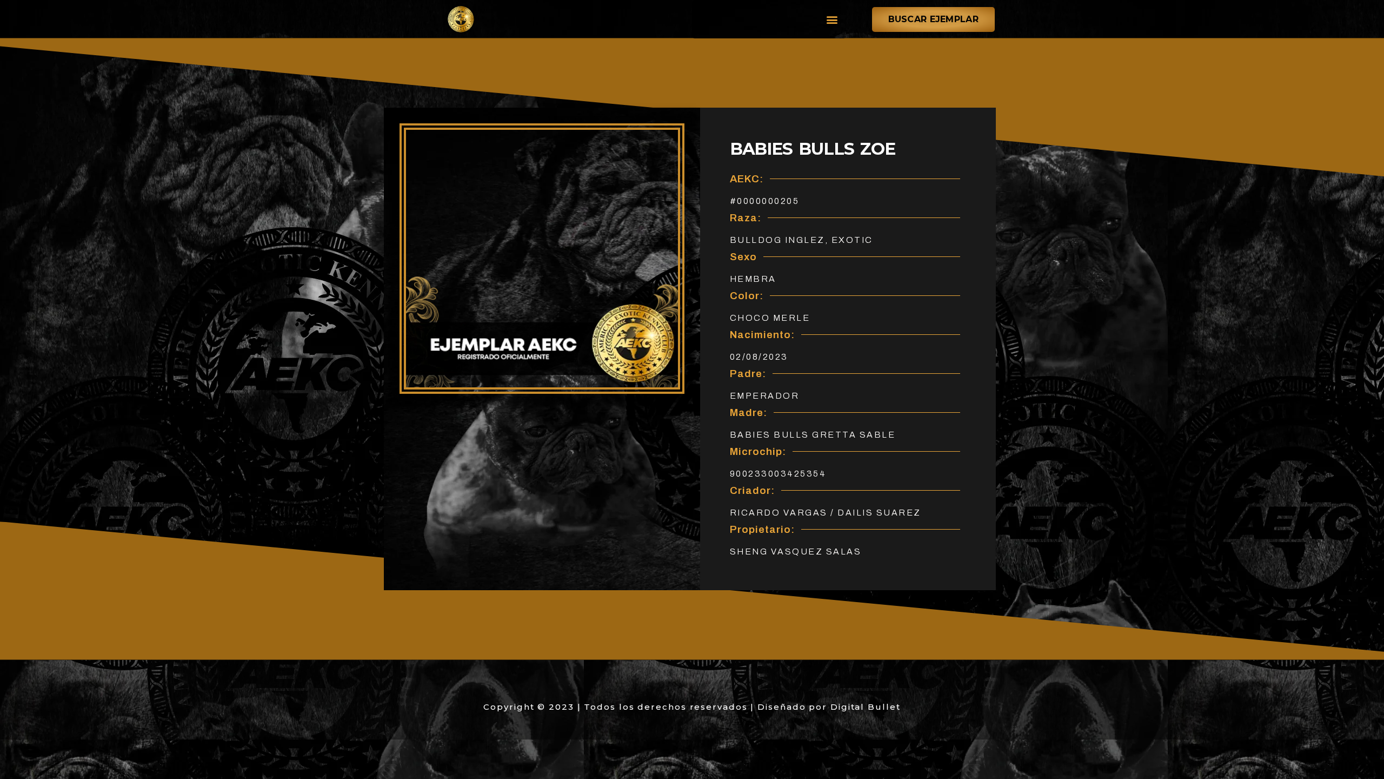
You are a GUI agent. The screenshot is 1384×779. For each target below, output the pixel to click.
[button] (832, 19)
